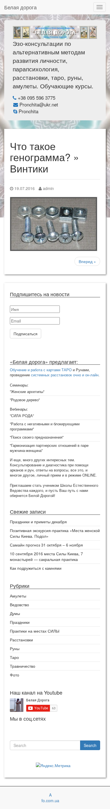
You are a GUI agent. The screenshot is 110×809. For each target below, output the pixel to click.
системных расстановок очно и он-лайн (64, 374)
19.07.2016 (24, 188)
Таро (14, 657)
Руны (14, 648)
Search (90, 745)
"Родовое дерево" (25, 399)
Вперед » (87, 261)
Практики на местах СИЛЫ (34, 631)
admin (48, 188)
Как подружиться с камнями (35, 568)
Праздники (20, 622)
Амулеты (18, 596)
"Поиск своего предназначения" (36, 437)
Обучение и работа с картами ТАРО (41, 369)
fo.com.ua (50, 800)
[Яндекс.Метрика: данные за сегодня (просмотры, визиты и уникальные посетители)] (53, 765)
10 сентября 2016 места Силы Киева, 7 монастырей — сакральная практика (46, 556)
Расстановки (21, 639)
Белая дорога (20, 7)
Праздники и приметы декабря (38, 521)
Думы (15, 613)
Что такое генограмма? (40, 151)
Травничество (22, 666)
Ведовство (19, 604)
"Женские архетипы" (27, 391)
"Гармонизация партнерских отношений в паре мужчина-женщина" (49, 448)
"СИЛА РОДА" (22, 415)
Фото (14, 675)
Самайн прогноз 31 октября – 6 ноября (46, 545)
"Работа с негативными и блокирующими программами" (45, 426)
